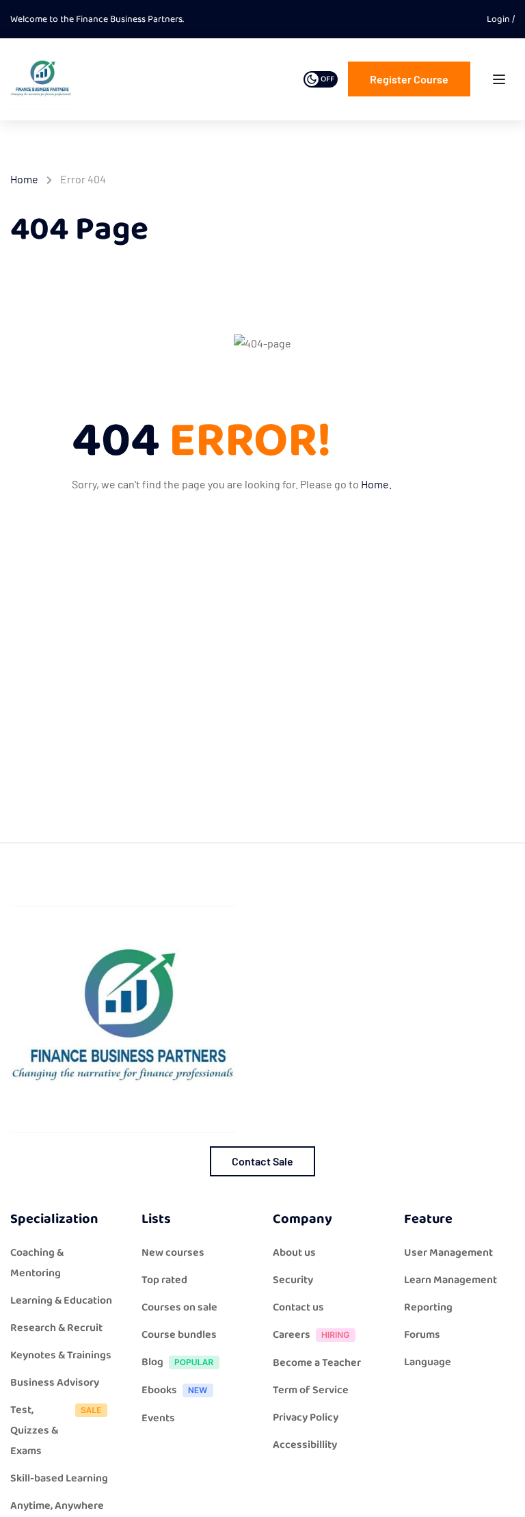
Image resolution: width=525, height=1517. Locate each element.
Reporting (428, 1307)
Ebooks (159, 1390)
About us (294, 1252)
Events (158, 1418)
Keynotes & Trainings (60, 1355)
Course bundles (179, 1334)
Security (293, 1280)
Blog (152, 1362)
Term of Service (311, 1390)
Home (24, 178)
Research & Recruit (56, 1327)
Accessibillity (305, 1444)
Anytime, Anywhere (57, 1505)
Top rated (164, 1280)
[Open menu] (501, 82)
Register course (409, 78)
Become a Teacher (317, 1362)
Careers (291, 1334)
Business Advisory (54, 1382)
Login (499, 19)
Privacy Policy (305, 1417)
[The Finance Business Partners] (41, 78)
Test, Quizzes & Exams (34, 1430)
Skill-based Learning (59, 1478)
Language (427, 1362)
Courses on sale (179, 1307)
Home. (376, 483)
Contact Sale (262, 1161)
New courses (173, 1252)
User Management (448, 1252)
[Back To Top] (497, 1493)
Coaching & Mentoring (37, 1263)
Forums (422, 1334)
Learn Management (450, 1280)
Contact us (298, 1307)
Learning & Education (61, 1300)
